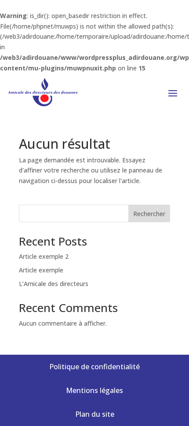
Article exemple (41, 270)
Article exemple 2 (44, 256)
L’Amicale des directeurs (53, 283)
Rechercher (149, 213)
